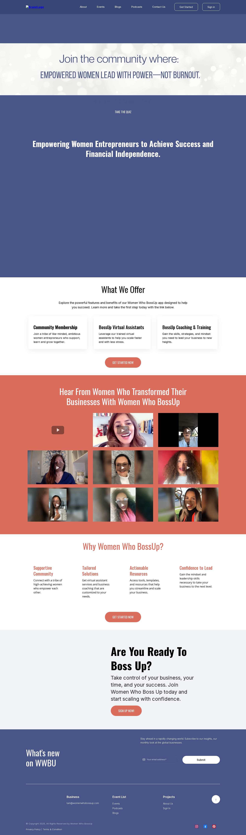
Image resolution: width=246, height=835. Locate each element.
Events (101, 6)
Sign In (166, 808)
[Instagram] (196, 826)
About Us (168, 803)
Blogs (118, 6)
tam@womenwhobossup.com (83, 803)
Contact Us (158, 6)
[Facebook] (205, 826)
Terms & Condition (52, 829)
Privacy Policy (33, 829)
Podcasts (136, 6)
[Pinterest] (214, 826)
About (83, 6)
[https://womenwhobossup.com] (35, 6)
